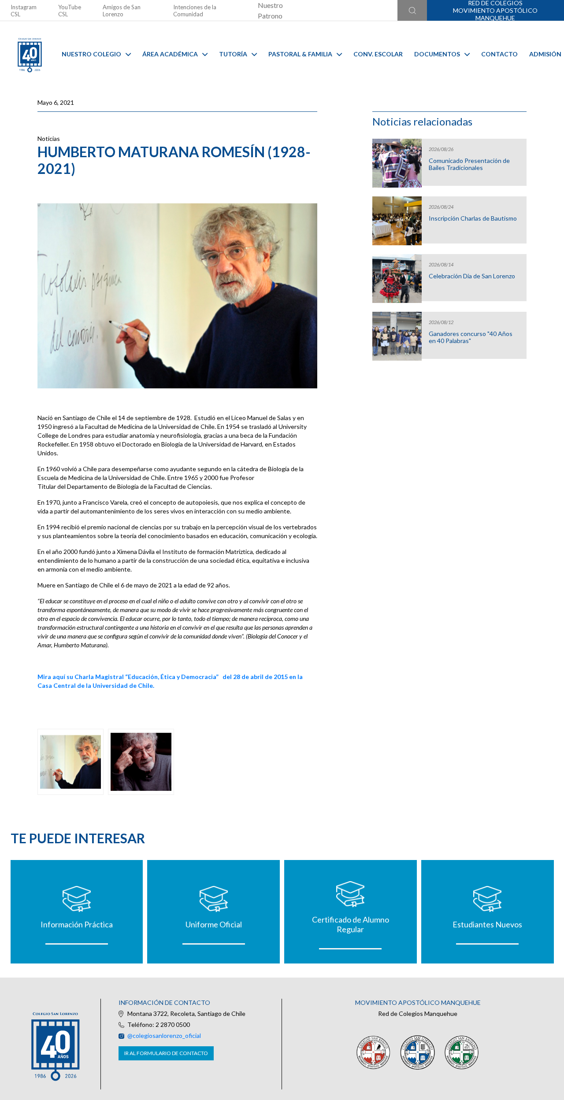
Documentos (437, 54)
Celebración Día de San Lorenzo (472, 276)
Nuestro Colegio (91, 54)
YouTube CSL (69, 11)
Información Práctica (77, 924)
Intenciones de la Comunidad (194, 11)
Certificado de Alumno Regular (350, 924)
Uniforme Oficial (214, 924)
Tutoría (233, 54)
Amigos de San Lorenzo (122, 11)
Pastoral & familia (300, 54)
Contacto (499, 54)
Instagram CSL (24, 11)
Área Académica (170, 54)
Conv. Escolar (378, 54)
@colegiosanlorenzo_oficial (164, 1035)
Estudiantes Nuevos (487, 924)
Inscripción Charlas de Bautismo (473, 218)
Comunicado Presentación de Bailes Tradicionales (469, 164)
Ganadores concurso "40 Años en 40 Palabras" (470, 337)
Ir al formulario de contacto (166, 1053)
